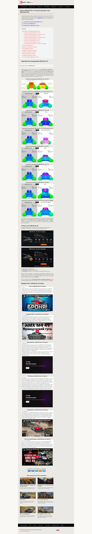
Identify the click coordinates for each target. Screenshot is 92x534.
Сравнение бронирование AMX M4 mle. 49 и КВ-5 (32, 42)
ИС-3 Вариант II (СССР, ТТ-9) (44, 514)
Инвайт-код (40, 6)
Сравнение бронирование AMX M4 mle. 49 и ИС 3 (32, 32)
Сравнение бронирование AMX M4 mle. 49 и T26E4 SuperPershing (34, 37)
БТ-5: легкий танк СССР (43, 499)
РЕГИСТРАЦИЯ (24, 6)
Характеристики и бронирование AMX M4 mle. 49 (33, 21)
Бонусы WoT (40, 525)
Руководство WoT (55, 525)
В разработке (53, 6)
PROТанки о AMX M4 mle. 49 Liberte (28, 53)
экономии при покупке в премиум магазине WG (41, 279)
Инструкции (60, 6)
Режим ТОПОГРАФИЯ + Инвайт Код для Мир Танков (27, 486)
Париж (22, 71)
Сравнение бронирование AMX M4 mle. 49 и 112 (32, 40)
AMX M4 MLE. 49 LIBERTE (47, 69)
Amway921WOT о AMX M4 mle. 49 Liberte (29, 50)
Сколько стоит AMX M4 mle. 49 (30, 23)
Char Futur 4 (22, 499)
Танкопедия (67, 6)
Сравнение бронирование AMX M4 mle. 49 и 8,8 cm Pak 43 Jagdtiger (35, 43)
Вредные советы (32, 6)
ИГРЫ (30, 525)
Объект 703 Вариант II (25, 514)
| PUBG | (34, 525)
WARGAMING (46, 6)
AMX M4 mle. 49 (32, 65)
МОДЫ (62, 525)
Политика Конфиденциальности (25, 531)
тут (44, 74)
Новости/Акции (24, 525)
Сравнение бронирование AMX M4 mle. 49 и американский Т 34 (34, 34)
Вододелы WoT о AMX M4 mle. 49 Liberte (31, 25)
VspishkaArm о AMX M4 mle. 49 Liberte (29, 55)
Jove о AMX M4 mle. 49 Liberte (27, 48)
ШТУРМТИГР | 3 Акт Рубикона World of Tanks (45, 486)
